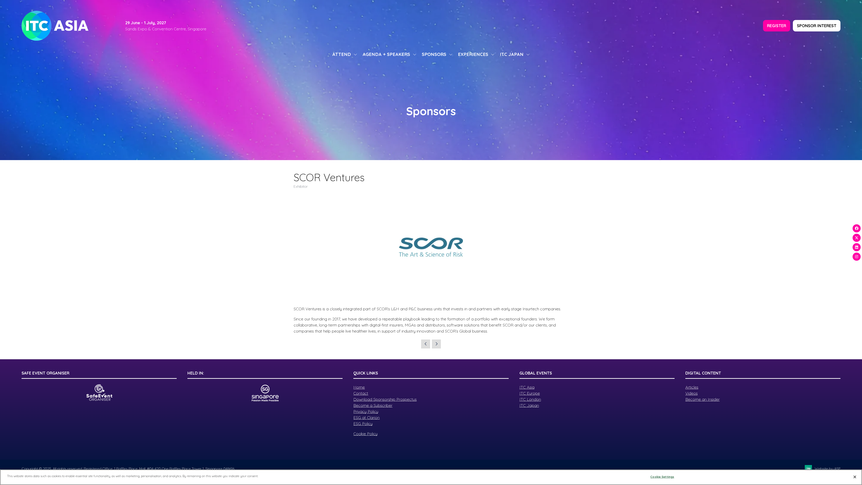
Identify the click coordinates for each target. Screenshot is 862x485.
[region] (431, 477)
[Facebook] (857, 228)
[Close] (855, 477)
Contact (360, 393)
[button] (776, 25)
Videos (691, 393)
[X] (857, 238)
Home (359, 387)
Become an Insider (702, 399)
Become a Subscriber (372, 405)
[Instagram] (857, 257)
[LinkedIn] (857, 247)
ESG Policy (363, 423)
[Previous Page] (425, 344)
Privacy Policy (365, 411)
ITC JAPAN (511, 54)
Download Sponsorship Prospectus (385, 399)
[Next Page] (436, 344)
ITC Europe (529, 393)
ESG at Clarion (366, 417)
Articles (691, 387)
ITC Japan (529, 405)
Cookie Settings (662, 476)
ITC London (530, 399)
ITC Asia (526, 387)
